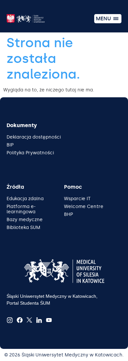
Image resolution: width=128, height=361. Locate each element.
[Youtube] (49, 320)
